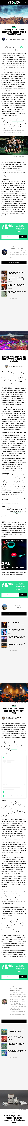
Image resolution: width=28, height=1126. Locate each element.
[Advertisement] (14, 313)
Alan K (12, 366)
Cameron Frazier (12, 39)
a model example (17, 95)
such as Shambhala (17, 121)
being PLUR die (17, 512)
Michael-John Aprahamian (14, 717)
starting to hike (10, 460)
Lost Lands (14, 749)
